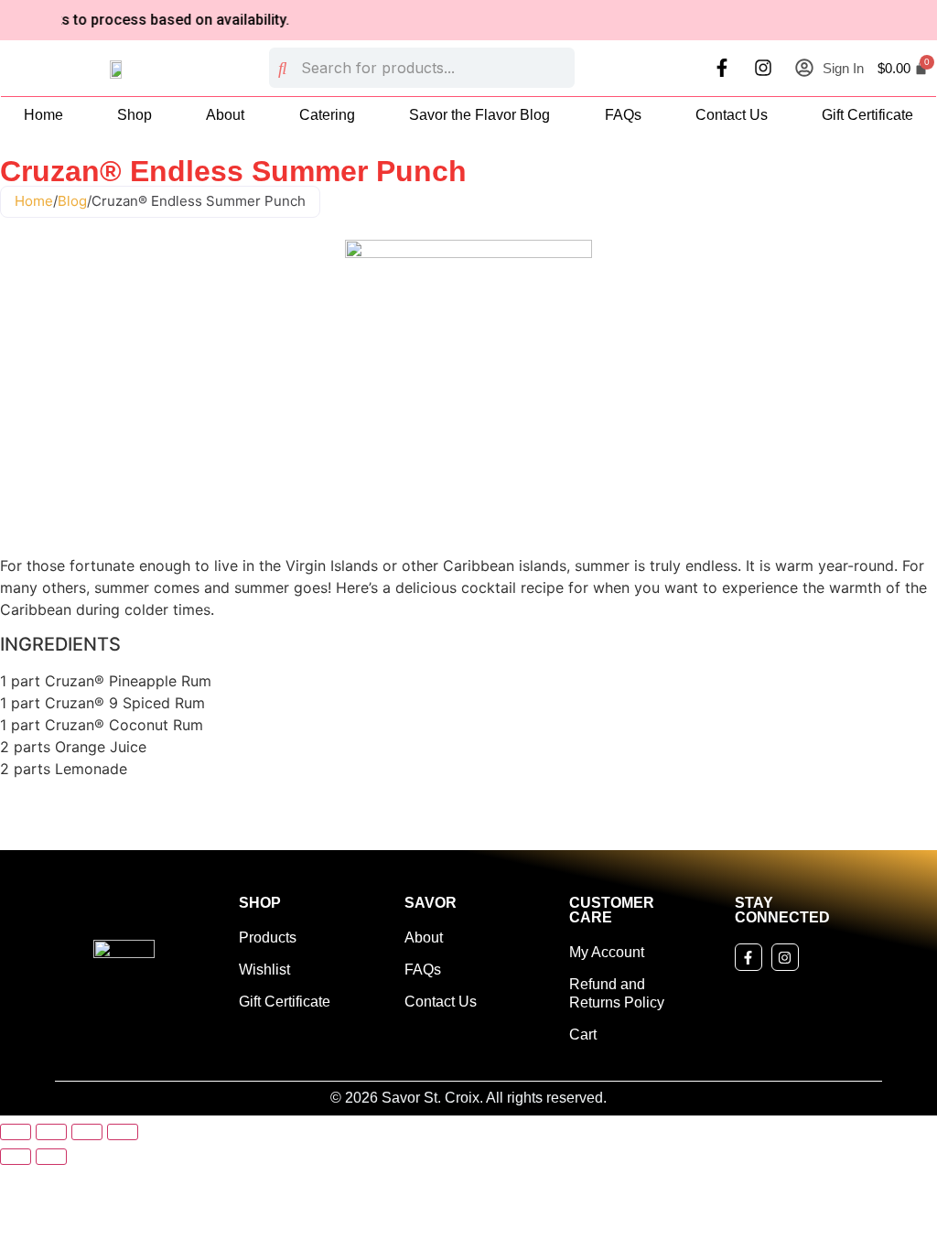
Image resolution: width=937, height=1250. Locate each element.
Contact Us (731, 115)
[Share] (86, 1132)
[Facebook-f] (722, 67)
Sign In (843, 68)
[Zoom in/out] (15, 1132)
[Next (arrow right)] (51, 1156)
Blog (72, 201)
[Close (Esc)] (122, 1132)
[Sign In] (804, 68)
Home (43, 115)
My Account (606, 952)
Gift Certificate (867, 115)
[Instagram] (763, 67)
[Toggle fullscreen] (51, 1132)
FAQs (623, 115)
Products (267, 937)
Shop (134, 115)
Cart (583, 1034)
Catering (327, 115)
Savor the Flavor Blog (479, 115)
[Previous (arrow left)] (15, 1156)
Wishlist (264, 969)
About (225, 115)
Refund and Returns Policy (616, 993)
